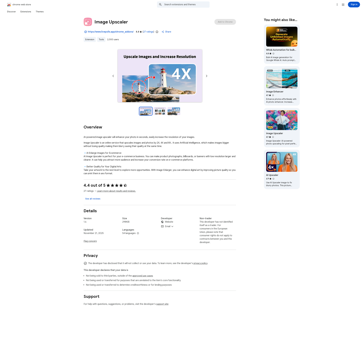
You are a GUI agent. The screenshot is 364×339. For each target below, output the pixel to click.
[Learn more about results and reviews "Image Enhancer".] (272, 95)
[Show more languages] (138, 233)
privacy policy (200, 263)
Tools (101, 39)
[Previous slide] (113, 76)
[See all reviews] (93, 198)
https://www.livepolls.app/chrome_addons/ (111, 31)
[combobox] (187, 4)
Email (167, 226)
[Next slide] (206, 76)
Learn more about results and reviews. (116, 191)
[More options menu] (337, 4)
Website (169, 221)
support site (162, 304)
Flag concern (90, 241)
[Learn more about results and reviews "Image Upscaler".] (272, 137)
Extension (89, 39)
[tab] (11, 11)
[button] (343, 5)
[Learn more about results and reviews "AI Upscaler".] (273, 178)
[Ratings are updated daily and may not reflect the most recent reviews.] (157, 32)
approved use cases (142, 275)
